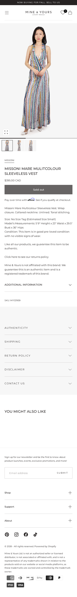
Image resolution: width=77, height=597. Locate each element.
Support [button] (9, 506)
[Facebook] (26, 534)
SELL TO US (53, 2)
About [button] (8, 520)
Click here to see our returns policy (27, 256)
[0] (63, 13)
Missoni (9, 160)
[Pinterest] (7, 534)
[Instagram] (16, 534)
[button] (7, 12)
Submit (62, 472)
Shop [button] (8, 492)
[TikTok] (35, 534)
